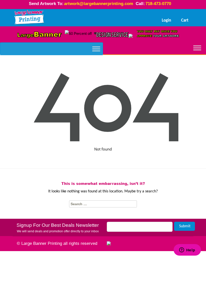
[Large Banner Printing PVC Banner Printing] (29, 18)
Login (166, 20)
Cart (184, 20)
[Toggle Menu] (96, 48)
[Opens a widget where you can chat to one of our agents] (187, 268)
